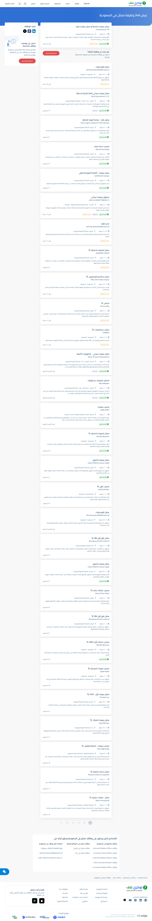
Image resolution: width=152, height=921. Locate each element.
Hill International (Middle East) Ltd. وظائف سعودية (48, 853)
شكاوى (85, 901)
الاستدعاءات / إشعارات (80, 897)
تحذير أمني (103, 901)
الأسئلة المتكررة (62, 901)
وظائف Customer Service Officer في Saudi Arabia (103, 853)
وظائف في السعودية (129, 878)
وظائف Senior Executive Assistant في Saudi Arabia (103, 862)
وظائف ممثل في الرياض (81, 848)
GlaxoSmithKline (103, 489)
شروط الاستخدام (101, 893)
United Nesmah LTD (102, 29)
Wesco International (102, 800)
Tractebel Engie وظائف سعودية (51, 848)
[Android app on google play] (34, 900)
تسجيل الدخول (44, 4)
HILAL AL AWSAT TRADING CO (99, 200)
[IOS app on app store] (41, 900)
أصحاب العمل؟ (9, 4)
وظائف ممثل (117, 878)
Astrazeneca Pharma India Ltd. (99, 541)
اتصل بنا (65, 893)
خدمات (67, 4)
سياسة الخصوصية (101, 897)
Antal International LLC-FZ (100, 96)
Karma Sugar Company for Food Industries (95, 123)
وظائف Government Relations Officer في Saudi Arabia (103, 848)
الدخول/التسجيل (51, 53)
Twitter (25, 31)
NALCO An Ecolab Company (100, 280)
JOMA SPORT (104, 410)
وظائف (76, 4)
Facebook (29, 31)
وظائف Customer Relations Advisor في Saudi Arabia (103, 857)
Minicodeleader (104, 383)
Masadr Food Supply (102, 149)
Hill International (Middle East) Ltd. (97, 70)
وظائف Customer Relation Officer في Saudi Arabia (103, 867)
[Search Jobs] (25, 3)
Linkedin (34, 31)
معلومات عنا (63, 889)
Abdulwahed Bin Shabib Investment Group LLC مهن (48, 857)
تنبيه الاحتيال (83, 889)
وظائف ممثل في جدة (82, 853)
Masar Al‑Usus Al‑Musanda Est (98, 357)
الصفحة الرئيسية (142, 878)
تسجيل (33, 4)
